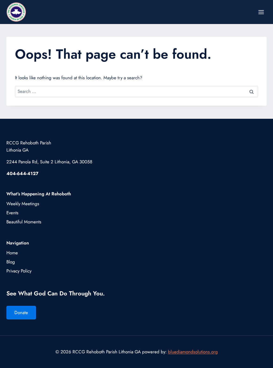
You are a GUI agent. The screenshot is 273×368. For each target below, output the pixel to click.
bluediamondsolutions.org (193, 352)
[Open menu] (261, 12)
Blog (10, 262)
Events (12, 212)
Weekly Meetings (22, 203)
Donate (21, 312)
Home (12, 253)
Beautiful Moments (23, 222)
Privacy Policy (18, 271)
